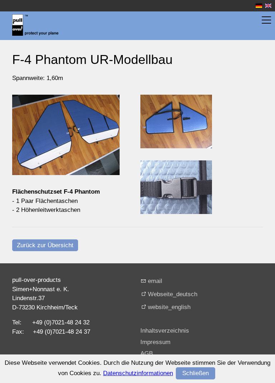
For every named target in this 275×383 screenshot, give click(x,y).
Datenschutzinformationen (138, 373)
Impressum (155, 342)
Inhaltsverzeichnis (164, 330)
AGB (146, 353)
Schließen (195, 373)
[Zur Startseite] (35, 25)
